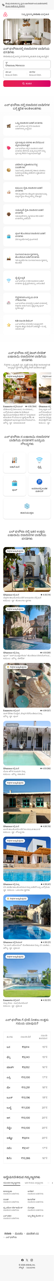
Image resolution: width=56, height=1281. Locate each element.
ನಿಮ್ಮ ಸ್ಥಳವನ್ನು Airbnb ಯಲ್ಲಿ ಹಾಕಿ (35, 14)
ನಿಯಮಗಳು (30, 1267)
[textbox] (15, 75)
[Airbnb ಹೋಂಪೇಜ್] (5, 14)
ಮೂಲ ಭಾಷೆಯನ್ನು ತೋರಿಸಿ (15, 6)
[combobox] (27, 65)
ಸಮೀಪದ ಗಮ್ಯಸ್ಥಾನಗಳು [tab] (11, 1183)
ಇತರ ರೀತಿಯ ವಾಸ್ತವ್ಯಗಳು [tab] (34, 1183)
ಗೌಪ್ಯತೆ (21, 1267)
